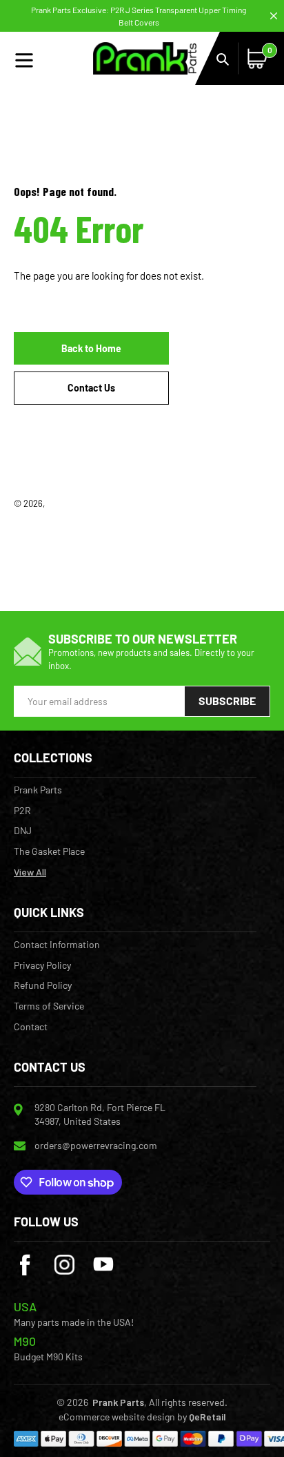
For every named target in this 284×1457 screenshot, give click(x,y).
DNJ (23, 830)
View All (30, 872)
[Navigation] (53, 58)
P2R (22, 810)
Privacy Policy (42, 965)
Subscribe (227, 700)
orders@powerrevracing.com (95, 1145)
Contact (31, 1026)
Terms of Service (49, 1006)
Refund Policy (43, 985)
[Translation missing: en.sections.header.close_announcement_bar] (274, 16)
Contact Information (57, 944)
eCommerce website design (117, 1416)
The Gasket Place (49, 851)
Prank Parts (70, 503)
